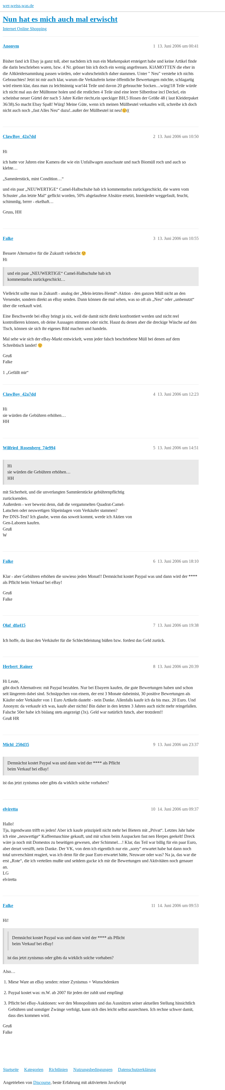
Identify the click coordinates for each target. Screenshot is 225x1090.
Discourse (41, 1082)
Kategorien (33, 1069)
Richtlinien (58, 1069)
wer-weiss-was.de (18, 5)
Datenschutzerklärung (137, 1069)
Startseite (11, 1069)
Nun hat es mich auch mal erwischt (60, 19)
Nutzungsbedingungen (93, 1069)
